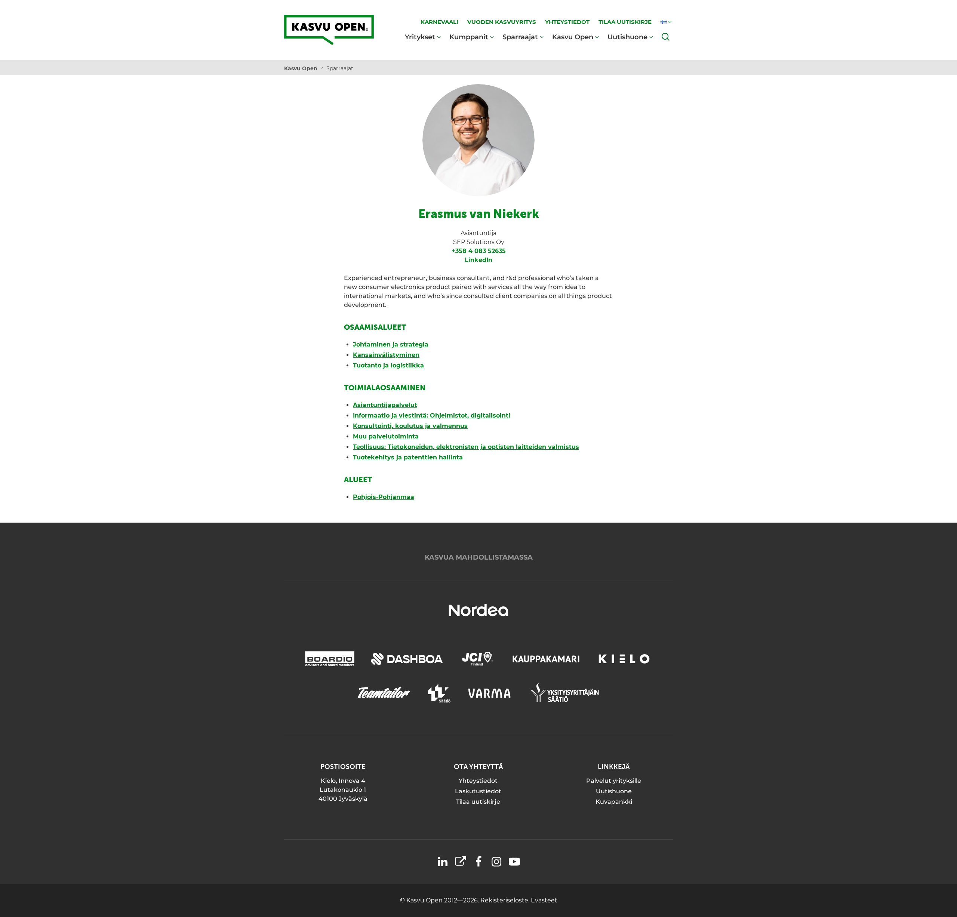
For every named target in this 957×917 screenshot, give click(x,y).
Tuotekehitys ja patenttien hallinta (408, 457)
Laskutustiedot (478, 791)
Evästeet (544, 900)
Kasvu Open (572, 37)
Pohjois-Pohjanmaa (383, 497)
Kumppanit (468, 37)
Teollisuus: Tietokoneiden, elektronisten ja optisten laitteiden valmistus (466, 446)
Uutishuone (627, 37)
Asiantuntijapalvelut (385, 405)
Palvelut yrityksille (613, 780)
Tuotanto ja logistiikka (388, 365)
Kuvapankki (614, 801)
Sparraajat (520, 37)
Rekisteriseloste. (505, 900)
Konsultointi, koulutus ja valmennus (410, 426)
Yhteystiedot (478, 780)
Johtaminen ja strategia (390, 344)
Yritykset (420, 37)
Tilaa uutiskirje (478, 801)
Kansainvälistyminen (386, 355)
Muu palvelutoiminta (386, 436)
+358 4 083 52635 (479, 251)
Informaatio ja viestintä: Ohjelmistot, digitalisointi (431, 415)
